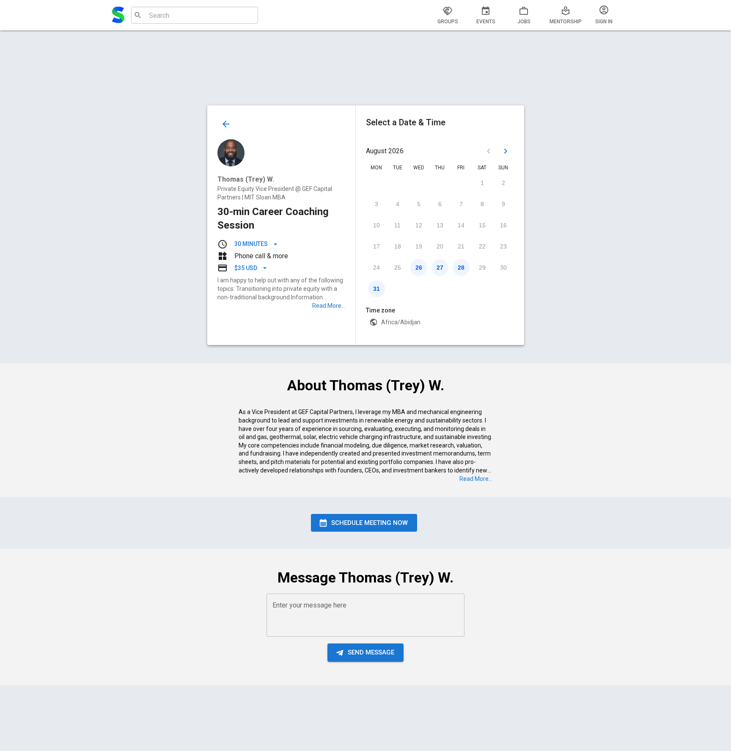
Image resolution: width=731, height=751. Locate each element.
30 (503, 267)
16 (503, 225)
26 (418, 267)
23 (503, 246)
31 (376, 288)
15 (482, 225)
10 (376, 225)
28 (461, 267)
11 (397, 225)
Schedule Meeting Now (369, 523)
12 (418, 225)
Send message (371, 652)
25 (397, 267)
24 (376, 267)
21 (461, 246)
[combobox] (194, 15)
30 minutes (251, 243)
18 (397, 246)
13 (440, 225)
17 (376, 246)
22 (482, 246)
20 (440, 246)
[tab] (448, 15)
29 (482, 267)
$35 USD (245, 268)
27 (440, 267)
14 (461, 225)
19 (418, 246)
